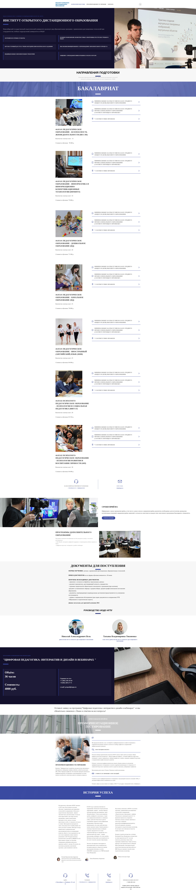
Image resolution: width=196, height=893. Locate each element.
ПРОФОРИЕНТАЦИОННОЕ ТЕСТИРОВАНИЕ (96, 4)
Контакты (110, 4)
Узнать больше (108, 518)
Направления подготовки (78, 4)
